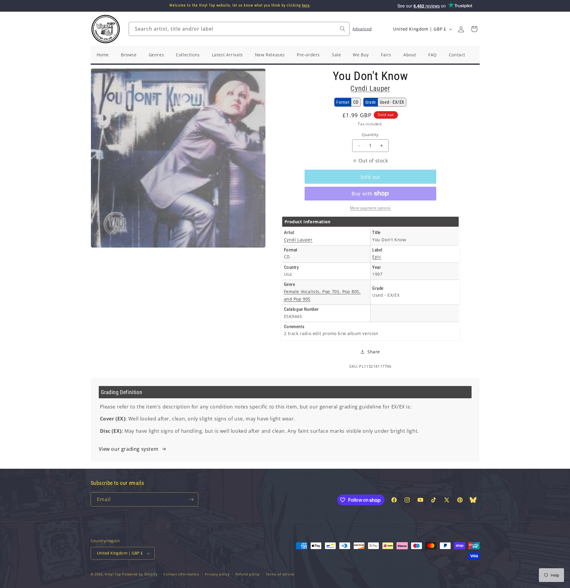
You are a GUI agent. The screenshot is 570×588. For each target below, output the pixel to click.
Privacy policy (217, 574)
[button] (474, 29)
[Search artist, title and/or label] (342, 28)
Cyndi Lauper (370, 88)
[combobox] (239, 29)
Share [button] (373, 352)
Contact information (181, 574)
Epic (376, 257)
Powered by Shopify (140, 574)
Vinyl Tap (113, 574)
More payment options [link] (370, 207)
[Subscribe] (191, 499)
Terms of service (280, 574)
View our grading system (129, 449)
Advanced (362, 28)
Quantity (370, 134)
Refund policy (247, 574)
